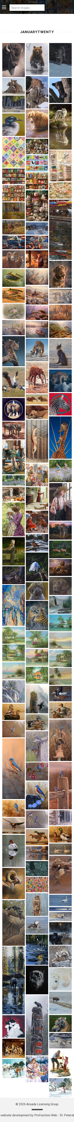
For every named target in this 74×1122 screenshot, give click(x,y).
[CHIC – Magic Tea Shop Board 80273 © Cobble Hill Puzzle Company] (60, 165)
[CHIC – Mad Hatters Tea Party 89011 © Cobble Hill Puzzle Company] (37, 146)
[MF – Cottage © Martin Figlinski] (13, 635)
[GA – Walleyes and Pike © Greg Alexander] (60, 329)
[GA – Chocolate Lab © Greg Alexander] (60, 274)
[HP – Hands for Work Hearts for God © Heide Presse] (37, 475)
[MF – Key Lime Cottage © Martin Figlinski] (13, 652)
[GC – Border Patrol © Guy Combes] (37, 350)
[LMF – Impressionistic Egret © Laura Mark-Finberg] (13, 605)
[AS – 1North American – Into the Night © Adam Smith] (60, 60)
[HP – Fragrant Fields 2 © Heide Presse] (60, 471)
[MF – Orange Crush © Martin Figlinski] (37, 675)
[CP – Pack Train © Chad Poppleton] (13, 227)
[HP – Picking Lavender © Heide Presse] (13, 480)
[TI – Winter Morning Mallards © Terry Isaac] (60, 1041)
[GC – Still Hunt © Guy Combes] (37, 412)
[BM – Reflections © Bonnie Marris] (60, 126)
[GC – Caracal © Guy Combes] (60, 354)
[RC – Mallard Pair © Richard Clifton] (60, 834)
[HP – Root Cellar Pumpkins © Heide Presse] (13, 494)
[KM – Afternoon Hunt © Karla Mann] (13, 551)
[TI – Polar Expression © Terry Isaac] (60, 979)
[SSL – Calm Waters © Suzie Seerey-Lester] (60, 900)
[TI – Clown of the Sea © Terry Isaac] (37, 925)
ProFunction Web (45, 1115)
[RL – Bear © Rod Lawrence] (60, 875)
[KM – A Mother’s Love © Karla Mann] (60, 531)
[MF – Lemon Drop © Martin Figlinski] (60, 658)
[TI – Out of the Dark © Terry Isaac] (37, 980)
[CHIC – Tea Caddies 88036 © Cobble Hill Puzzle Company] (37, 181)
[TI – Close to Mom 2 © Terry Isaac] (60, 916)
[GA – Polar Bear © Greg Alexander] (60, 296)
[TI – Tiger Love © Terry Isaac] (60, 1023)
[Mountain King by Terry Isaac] (13, 691)
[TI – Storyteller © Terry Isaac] (37, 1025)
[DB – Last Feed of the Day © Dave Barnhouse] (37, 228)
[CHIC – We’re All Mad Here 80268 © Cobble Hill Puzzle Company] (37, 205)
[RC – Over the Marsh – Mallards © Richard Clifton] (37, 837)
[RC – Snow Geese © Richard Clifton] (60, 849)
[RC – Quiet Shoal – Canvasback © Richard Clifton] (13, 851)
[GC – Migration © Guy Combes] (60, 404)
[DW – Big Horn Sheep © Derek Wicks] (13, 259)
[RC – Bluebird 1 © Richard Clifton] (60, 740)
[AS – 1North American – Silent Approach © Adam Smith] (37, 92)
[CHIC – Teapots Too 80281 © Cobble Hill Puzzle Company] (60, 190)
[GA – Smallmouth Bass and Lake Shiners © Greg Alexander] (37, 312)
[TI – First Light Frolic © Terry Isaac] (60, 933)
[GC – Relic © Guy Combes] (13, 409)
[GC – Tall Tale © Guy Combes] (37, 441)
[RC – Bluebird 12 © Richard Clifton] (13, 768)
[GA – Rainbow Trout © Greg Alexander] (13, 311)
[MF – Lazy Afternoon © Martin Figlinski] (37, 657)
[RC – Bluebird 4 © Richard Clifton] (37, 795)
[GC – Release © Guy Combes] (37, 399)
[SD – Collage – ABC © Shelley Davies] (37, 884)
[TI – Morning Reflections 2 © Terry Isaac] (13, 980)
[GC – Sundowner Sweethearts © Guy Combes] (60, 437)
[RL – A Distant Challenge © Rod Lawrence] (37, 853)
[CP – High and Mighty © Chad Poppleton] (13, 210)
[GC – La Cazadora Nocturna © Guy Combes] (60, 380)
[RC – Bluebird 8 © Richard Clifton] (60, 817)
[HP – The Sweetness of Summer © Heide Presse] (13, 519)
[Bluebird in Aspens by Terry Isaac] (13, 104)
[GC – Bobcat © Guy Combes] (13, 351)
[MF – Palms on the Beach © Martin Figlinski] (60, 676)
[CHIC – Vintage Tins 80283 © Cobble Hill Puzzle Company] (13, 193)
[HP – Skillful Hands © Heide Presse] (37, 498)
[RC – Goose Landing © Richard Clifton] (13, 826)
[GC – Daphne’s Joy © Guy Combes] (37, 378)
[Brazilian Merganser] (13, 124)
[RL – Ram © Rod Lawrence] (13, 883)
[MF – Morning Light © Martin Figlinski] (13, 670)
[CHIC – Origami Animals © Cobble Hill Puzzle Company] (37, 163)
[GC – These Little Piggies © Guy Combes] (13, 430)
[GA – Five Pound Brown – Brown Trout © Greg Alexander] (37, 277)
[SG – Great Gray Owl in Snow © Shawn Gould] (37, 904)
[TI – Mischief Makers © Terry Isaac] (60, 956)
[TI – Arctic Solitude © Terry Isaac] (60, 909)
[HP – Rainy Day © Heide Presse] (60, 502)
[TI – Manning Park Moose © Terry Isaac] (37, 950)
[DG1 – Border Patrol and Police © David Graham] (13, 242)
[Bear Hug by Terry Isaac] (13, 86)
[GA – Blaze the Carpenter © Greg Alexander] (37, 259)
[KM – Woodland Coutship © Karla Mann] (13, 575)
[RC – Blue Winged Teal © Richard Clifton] (37, 722)
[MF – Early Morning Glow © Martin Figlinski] (60, 640)
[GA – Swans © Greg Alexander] (13, 327)
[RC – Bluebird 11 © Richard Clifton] (37, 746)
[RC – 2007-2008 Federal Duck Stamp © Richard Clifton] (60, 693)
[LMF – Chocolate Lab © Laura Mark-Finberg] (60, 586)
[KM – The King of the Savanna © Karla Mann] (60, 567)
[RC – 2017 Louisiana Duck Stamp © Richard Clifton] (60, 710)
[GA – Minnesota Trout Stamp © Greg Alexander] (13, 295)
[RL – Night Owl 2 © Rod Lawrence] (37, 868)
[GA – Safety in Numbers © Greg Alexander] (60, 313)
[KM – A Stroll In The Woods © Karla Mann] (37, 543)
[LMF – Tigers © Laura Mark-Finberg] (37, 615)
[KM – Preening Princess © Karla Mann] (37, 567)
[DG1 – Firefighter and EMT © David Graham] (37, 243)
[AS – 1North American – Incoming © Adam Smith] (37, 59)
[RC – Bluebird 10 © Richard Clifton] (13, 729)
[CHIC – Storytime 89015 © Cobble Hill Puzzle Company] (13, 176)
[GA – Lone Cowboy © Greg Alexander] (37, 295)
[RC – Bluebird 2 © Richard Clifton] (60, 785)
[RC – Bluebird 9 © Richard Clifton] (37, 819)
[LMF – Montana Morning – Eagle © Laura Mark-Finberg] (60, 605)
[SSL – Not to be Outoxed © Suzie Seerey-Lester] (13, 923)
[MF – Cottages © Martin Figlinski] (37, 639)
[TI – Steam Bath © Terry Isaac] (60, 1003)
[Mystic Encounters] (37, 698)
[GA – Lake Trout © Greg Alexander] (13, 278)
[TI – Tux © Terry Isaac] (13, 1026)
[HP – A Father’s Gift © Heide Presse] (13, 457)
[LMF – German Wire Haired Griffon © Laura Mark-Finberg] (37, 591)
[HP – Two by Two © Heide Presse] (37, 522)
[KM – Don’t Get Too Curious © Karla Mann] (60, 549)
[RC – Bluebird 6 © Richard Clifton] (13, 808)
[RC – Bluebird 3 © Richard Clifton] (37, 771)
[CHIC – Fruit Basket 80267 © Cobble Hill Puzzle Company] (13, 152)
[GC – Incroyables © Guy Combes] (13, 382)
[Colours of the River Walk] (60, 230)
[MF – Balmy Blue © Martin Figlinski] (60, 622)
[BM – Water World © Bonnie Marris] (37, 123)
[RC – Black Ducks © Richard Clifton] (13, 712)
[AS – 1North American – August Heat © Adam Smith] (13, 60)
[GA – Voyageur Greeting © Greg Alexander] (37, 329)
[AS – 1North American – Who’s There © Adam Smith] (60, 90)
